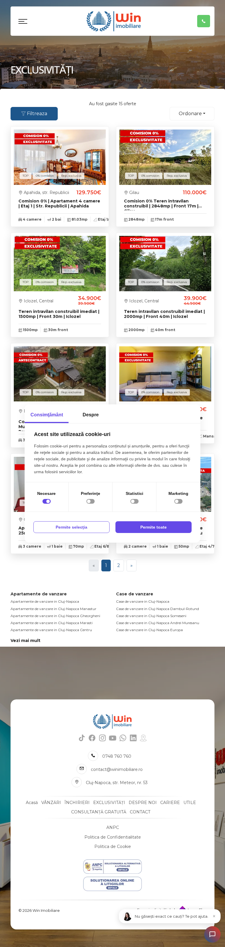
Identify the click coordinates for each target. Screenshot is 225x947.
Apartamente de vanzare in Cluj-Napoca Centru (51, 630)
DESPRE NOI (143, 802)
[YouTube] (113, 738)
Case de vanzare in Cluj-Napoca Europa (149, 630)
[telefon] (204, 21)
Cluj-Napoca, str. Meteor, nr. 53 (117, 782)
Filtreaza (36, 113)
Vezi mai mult (25, 640)
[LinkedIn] (133, 738)
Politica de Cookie (112, 846)
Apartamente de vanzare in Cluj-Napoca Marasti (52, 623)
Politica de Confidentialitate (112, 837)
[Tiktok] (82, 738)
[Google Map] (143, 738)
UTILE (189, 802)
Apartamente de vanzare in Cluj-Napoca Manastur (53, 609)
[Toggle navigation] (23, 21)
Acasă (32, 802)
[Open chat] (212, 934)
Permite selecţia (71, 527)
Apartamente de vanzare (39, 594)
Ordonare (190, 113)
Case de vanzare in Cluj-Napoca (142, 601)
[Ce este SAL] (112, 866)
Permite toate (153, 527)
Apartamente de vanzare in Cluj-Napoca (45, 601)
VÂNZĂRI (51, 802)
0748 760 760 (116, 756)
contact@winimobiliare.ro (117, 769)
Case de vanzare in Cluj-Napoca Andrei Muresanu (157, 623)
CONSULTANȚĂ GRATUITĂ (98, 812)
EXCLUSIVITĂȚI (109, 802)
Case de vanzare (134, 594)
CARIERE (170, 802)
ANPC (112, 827)
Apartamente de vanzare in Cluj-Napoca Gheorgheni (55, 616)
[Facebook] (92, 738)
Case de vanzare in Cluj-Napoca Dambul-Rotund (157, 609)
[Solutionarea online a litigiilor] (112, 884)
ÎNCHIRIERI (77, 802)
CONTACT (140, 812)
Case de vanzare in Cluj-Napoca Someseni (151, 616)
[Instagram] (102, 738)
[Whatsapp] (123, 738)
